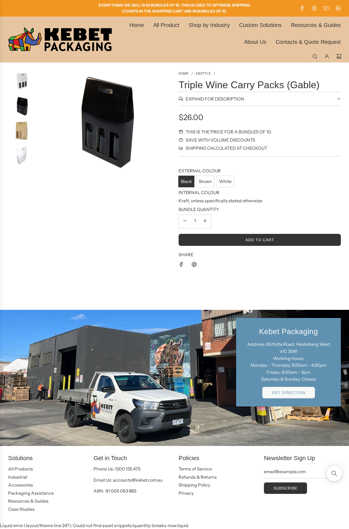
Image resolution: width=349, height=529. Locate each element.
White (225, 181)
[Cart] (339, 56)
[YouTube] (326, 8)
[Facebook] (302, 8)
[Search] (315, 56)
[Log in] (327, 56)
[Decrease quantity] (185, 221)
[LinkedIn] (338, 8)
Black (186, 181)
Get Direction (288, 392)
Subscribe (285, 488)
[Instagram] (314, 8)
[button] (334, 473)
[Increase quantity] (205, 221)
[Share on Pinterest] (194, 265)
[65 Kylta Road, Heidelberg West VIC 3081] (174, 378)
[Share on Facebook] (181, 265)
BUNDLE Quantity (199, 209)
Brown (205, 181)
